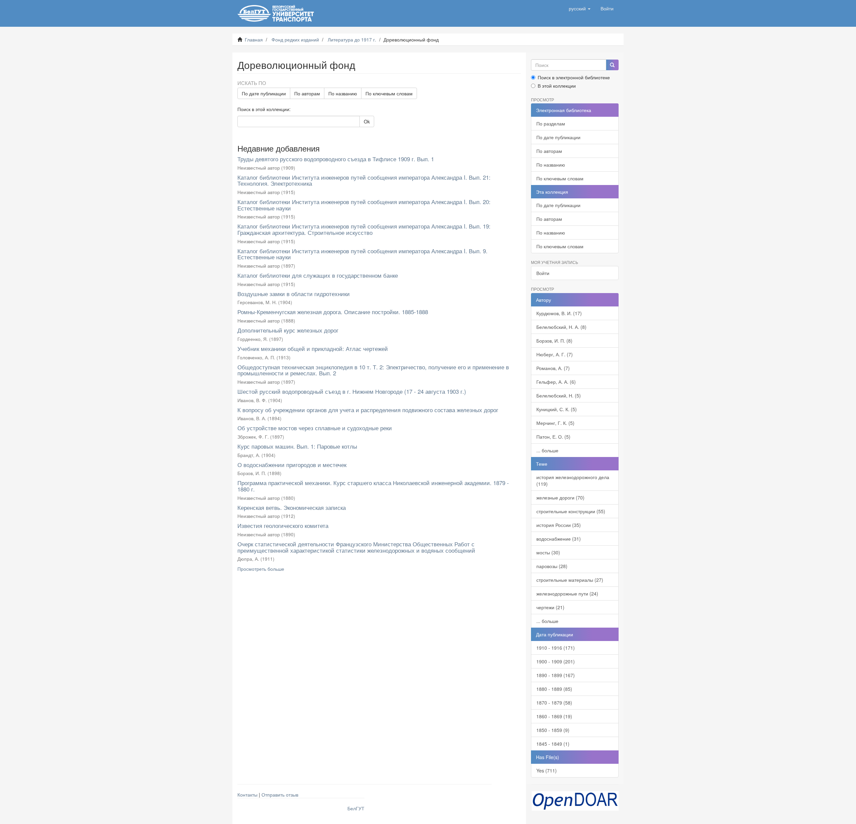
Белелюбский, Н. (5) (558, 395)
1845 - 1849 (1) (552, 743)
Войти (542, 273)
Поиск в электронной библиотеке (574, 77)
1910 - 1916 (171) (555, 647)
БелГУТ (355, 808)
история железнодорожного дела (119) (572, 480)
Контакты (247, 794)
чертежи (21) (550, 607)
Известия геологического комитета (282, 525)
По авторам (307, 93)
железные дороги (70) (560, 497)
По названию (342, 93)
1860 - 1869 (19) (554, 716)
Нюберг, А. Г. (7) (554, 354)
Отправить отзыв (279, 794)
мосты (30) (548, 552)
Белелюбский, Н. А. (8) (561, 327)
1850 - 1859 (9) (552, 730)
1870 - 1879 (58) (554, 702)
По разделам (550, 123)
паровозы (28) (551, 566)
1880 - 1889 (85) (554, 688)
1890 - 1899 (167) (555, 675)
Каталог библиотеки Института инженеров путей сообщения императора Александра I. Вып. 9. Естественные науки (362, 254)
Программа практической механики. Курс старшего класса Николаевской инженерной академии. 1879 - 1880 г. (373, 485)
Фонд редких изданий (295, 39)
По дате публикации (264, 93)
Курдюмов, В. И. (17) (559, 313)
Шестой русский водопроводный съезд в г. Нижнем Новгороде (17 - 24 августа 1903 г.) (351, 391)
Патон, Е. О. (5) (553, 436)
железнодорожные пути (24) (567, 593)
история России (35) (558, 525)
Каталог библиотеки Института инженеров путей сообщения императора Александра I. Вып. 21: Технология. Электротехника (364, 180)
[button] (580, 8)
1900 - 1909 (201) (555, 661)
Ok (367, 121)
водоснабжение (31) (558, 538)
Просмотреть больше (260, 568)
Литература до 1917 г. (352, 39)
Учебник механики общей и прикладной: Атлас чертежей (312, 348)
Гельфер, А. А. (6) (556, 381)
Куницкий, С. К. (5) (556, 409)
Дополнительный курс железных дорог (287, 330)
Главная (254, 39)
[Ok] (612, 65)
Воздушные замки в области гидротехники (293, 293)
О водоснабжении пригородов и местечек (291, 464)
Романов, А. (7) (553, 368)
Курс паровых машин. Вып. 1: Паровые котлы (297, 446)
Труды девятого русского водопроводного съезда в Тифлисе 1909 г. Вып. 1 (335, 159)
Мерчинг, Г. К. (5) (555, 423)
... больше (547, 450)
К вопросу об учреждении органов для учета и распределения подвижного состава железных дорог (367, 409)
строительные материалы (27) (569, 579)
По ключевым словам (389, 93)
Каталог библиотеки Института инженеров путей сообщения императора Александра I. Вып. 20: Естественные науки (364, 204)
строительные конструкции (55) (570, 511)
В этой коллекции (557, 85)
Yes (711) (546, 770)
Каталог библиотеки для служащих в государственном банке (317, 275)
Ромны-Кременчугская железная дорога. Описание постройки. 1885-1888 (332, 311)
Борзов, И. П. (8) (554, 340)
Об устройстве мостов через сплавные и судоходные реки (314, 428)
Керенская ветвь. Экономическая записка (291, 507)
